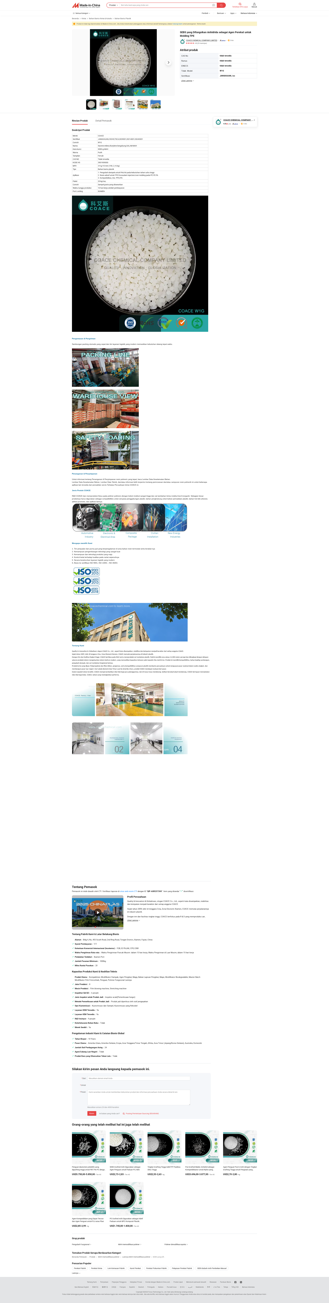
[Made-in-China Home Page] (86, 5)
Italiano (160, 1287)
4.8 (227, 124)
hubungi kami (177, 24)
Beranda (75, 18)
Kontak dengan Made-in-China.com (157, 1282)
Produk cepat (178, 1282)
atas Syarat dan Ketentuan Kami (255, 1294)
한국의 (182, 1287)
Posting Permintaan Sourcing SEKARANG (141, 1113)
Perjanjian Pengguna (119, 1282)
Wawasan (213, 1282)
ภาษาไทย (216, 1287)
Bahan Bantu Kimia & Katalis (100, 18)
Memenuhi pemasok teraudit (196, 1282)
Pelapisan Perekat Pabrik (182, 1268)
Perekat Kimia (96, 1268)
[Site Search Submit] (221, 5)
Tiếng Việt (235, 1287)
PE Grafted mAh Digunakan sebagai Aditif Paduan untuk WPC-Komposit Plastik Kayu (126, 1221)
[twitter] (241, 1282)
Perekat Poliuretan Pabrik (156, 1268)
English (86, 1287)
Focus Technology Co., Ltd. (157, 1292)
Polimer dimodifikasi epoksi (175, 1244)
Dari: (84, 1078)
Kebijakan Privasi (136, 1282)
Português (151, 1287)
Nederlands (200, 1287)
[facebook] (235, 1282)
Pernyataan (104, 1282)
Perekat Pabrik (80, 1268)
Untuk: (83, 1085)
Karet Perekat (135, 1268)
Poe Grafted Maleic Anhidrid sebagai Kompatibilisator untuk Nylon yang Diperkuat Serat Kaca (199, 1170)
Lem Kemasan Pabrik (116, 1268)
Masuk (254, 7)
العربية (190, 1287)
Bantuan (220, 13)
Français (123, 1287)
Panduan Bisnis (225, 1282)
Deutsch (141, 1287)
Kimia (84, 18)
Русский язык (171, 1287)
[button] (213, 5)
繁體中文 (105, 1287)
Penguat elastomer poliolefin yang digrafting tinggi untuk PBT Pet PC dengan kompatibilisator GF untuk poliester (89, 1170)
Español (132, 1287)
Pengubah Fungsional (80, 1244)
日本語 (114, 1287)
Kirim (91, 1113)
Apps (232, 13)
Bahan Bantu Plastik (123, 18)
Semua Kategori (81, 13)
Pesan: (83, 1092)
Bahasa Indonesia (248, 1287)
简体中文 (95, 1287)
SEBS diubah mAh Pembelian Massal (211, 1268)
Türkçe (225, 1287)
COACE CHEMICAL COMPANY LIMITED (201, 40)
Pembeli (205, 13)
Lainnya (75, 1273)
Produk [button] (112, 5)
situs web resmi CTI (128, 891)
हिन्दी (208, 1287)
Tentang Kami (92, 1282)
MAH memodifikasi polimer (129, 1244)
